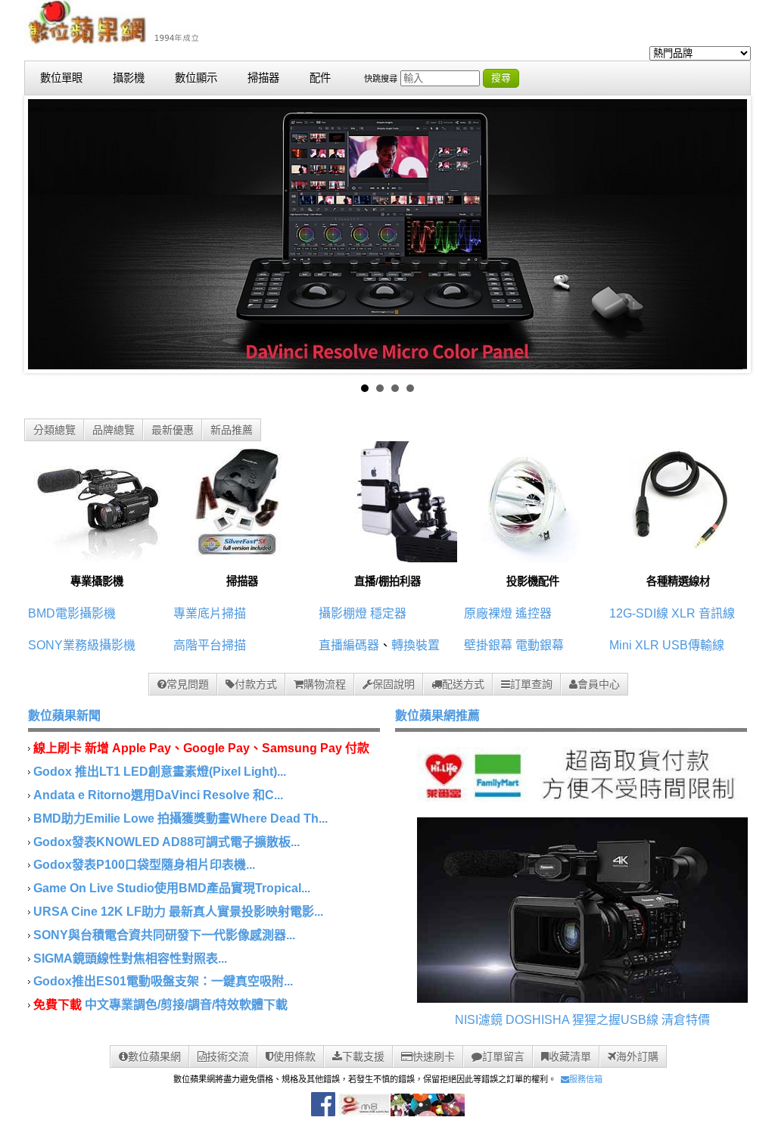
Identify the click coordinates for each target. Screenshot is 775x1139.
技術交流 (228, 1056)
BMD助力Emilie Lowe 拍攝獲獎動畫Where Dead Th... (180, 818)
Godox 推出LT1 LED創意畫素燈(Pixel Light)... (159, 771)
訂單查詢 (531, 684)
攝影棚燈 (343, 613)
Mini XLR (634, 645)
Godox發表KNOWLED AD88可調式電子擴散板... (166, 842)
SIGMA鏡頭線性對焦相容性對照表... (130, 958)
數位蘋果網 (154, 1056)
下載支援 (363, 1056)
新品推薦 (231, 430)
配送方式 (463, 684)
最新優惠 (172, 430)
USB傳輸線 (693, 645)
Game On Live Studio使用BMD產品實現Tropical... (171, 888)
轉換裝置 (415, 645)
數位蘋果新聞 (64, 715)
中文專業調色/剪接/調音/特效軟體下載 (186, 1004)
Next (727, 235)
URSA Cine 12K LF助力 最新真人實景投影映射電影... (178, 911)
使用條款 (294, 1056)
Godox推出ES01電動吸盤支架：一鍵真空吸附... (163, 981)
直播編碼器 (349, 645)
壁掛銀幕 (488, 645)
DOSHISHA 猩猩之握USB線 (582, 1019)
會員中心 (598, 684)
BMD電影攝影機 (72, 613)
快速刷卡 (433, 1056)
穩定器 (388, 613)
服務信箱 (585, 1079)
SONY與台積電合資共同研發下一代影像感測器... (164, 935)
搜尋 (501, 77)
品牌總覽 (113, 430)
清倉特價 (685, 1019)
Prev (48, 235)
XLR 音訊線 (703, 613)
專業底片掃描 (209, 613)
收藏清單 (570, 1056)
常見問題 (188, 684)
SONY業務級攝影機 (81, 645)
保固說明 (393, 684)
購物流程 (324, 684)
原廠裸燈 (488, 613)
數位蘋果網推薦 (437, 715)
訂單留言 (503, 1056)
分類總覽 (54, 430)
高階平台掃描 (209, 645)
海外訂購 (637, 1056)
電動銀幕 (539, 645)
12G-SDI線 (638, 613)
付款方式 (256, 684)
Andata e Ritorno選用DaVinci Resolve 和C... (158, 795)
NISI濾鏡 (479, 1019)
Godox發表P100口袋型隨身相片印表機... (144, 864)
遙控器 (533, 613)
